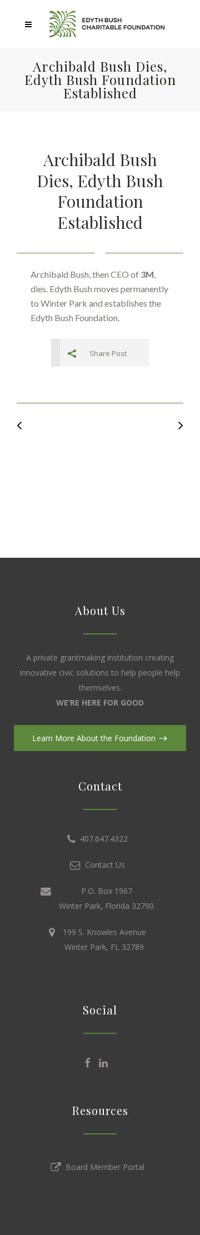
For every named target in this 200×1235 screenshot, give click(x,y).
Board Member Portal (102, 1167)
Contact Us (103, 864)
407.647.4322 (102, 838)
